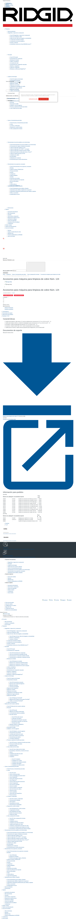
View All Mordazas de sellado (16, 661)
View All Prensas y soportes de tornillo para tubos (20, 742)
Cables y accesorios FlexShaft (16, 700)
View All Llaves (13, 772)
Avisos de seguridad (12, 220)
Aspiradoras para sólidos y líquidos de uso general (20, 189)
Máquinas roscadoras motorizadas (17, 711)
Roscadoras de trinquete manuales (19, 719)
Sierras (11, 752)
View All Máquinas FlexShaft (16, 697)
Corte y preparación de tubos (16, 128)
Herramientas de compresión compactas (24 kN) (20, 657)
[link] (9, 293)
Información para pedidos (7, 314)
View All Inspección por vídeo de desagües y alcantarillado (22, 636)
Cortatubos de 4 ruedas (17, 760)
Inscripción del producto (13, 211)
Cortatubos (12, 756)
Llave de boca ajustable (15, 784)
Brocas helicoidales (14, 181)
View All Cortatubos (16, 759)
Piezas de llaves (13, 794)
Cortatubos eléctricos (14, 755)
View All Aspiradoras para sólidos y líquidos (19, 188)
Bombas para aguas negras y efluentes (18, 858)
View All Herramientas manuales (16, 682)
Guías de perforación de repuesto (17, 179)
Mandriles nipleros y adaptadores (17, 724)
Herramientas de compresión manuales (18, 64)
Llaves (11, 124)
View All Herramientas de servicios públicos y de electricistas (23, 144)
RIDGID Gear (10, 233)
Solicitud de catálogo (12, 219)
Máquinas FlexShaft (14, 89)
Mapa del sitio (8, 606)
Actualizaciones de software (14, 222)
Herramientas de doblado (15, 800)
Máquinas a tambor (14, 83)
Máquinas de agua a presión (16, 87)
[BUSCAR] (35, 267)
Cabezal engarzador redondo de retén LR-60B (20, 150)
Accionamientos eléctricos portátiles (17, 713)
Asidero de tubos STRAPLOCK (16, 169)
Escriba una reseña (8, 295)
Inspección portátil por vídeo (16, 36)
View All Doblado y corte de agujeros (17, 731)
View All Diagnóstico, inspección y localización (20, 35)
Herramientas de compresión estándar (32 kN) (19, 655)
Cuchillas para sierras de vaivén (16, 734)
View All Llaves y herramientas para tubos (19, 122)
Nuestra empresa (9, 574)
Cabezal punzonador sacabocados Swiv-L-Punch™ (21, 152)
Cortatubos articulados (16, 763)
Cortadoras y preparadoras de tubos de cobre (19, 825)
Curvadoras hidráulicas (14, 738)
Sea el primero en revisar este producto (9, 533)
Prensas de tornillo (14, 170)
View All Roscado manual (17, 716)
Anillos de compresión (14, 67)
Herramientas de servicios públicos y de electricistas (19, 142)
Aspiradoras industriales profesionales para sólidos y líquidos (23, 191)
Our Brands (7, 6)
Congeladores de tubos (14, 810)
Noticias (9, 230)
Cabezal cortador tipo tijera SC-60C (17, 153)
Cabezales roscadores (16, 718)
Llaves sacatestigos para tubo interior (17, 775)
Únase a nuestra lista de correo (14, 231)
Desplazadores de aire (15, 194)
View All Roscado (13, 710)
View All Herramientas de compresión (17, 652)
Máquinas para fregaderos (15, 81)
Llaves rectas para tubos (15, 774)
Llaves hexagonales (14, 783)
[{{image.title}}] (8, 281)
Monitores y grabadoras (14, 637)
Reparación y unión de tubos (16, 127)
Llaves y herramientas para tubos (15, 120)
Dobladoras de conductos (15, 157)
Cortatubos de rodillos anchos (18, 764)
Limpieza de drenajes (12, 76)
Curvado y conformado (15, 125)
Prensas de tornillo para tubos (16, 743)
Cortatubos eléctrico (14, 821)
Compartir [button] (5, 297)
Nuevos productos (11, 31)
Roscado (12, 102)
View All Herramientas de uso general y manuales (20, 166)
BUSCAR (5, 272)
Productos (7, 28)
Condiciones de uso (9, 608)
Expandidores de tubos (14, 803)
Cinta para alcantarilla (14, 686)
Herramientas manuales (15, 80)
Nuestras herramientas (10, 559)
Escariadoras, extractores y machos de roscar (19, 750)
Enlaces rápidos (9, 582)
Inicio (4, 274)
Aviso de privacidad (9, 602)
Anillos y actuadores (14, 61)
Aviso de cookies (9, 604)
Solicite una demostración (10, 226)
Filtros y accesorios (14, 192)
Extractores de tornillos (15, 178)
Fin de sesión (7, 624)
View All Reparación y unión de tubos (17, 808)
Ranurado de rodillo (14, 103)
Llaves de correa (13, 790)
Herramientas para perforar (15, 732)
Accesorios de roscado (14, 725)
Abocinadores (12, 801)
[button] (38, 0)
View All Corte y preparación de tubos (17, 818)
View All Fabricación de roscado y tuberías (19, 100)
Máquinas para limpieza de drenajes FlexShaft (20, 699)
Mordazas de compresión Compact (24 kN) (18, 664)
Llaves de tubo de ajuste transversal (17, 781)
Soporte (7, 209)
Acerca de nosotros (9, 227)
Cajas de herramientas (12, 875)
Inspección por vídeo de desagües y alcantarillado (20, 38)
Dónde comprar (8, 225)
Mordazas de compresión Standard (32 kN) (19, 662)
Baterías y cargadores (14, 66)
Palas (11, 182)
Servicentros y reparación (13, 216)
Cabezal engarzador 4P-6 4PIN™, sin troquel (19, 149)
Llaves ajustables (13, 791)
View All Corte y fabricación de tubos (17, 749)
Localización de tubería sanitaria (17, 39)
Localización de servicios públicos (17, 41)
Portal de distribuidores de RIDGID (15, 234)
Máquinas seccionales (15, 84)
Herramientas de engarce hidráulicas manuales (20, 146)
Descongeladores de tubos (15, 811)
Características (5, 311)
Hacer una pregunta (19, 295)
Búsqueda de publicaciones (13, 217)
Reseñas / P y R (5, 315)
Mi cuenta (4, 619)
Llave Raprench (13, 780)
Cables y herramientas (15, 90)
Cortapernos (12, 173)
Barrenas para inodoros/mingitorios (17, 683)
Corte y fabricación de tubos (16, 108)
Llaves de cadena (13, 786)
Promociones (10, 207)
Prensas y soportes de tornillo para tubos (18, 106)
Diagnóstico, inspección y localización (16, 32)
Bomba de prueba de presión (16, 812)
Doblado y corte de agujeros (16, 105)
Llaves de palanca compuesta (16, 787)
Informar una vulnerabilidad (11, 609)
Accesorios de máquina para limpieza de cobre (19, 827)
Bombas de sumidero (14, 856)
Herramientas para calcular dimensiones (18, 159)
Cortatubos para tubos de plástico (17, 822)
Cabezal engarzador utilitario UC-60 (17, 147)
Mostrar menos (6, 304)
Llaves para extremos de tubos (16, 778)
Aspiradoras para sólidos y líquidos (15, 185)
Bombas (12, 168)
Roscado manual (13, 714)
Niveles (11, 172)
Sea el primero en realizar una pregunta (9, 540)
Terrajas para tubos (16, 722)
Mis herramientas (11, 213)
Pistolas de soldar (13, 814)
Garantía (9, 214)
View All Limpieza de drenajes (16, 79)
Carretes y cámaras (14, 639)
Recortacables (13, 156)
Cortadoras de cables (14, 154)
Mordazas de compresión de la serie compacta (19, 665)
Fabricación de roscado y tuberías (15, 98)
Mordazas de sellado (14, 60)
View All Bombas (13, 855)
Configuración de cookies (10, 605)
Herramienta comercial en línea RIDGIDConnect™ (20, 44)
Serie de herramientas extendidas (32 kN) (18, 654)
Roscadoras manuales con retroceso (19, 721)
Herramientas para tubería (15, 737)
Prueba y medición (14, 42)
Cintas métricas (13, 184)
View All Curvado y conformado (16, 798)
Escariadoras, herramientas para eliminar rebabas (20, 828)
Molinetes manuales (14, 685)
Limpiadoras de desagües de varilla (17, 86)
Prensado (10, 54)
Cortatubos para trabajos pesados (19, 762)
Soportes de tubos (13, 745)
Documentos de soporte (7, 313)
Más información (6, 306)
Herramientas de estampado (15, 804)
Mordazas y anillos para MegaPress (18, 68)
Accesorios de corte (14, 63)
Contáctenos (10, 223)
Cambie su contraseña (9, 623)
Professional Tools (9, 5)
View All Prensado (14, 57)
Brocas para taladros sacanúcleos (17, 735)
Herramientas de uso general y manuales (16, 164)
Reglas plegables (14, 175)
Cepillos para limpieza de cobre (16, 824)
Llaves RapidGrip (13, 777)
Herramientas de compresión (16, 58)
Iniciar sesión (10, 592)
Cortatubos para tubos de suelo (16, 753)
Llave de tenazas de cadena (15, 788)
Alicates (11, 176)
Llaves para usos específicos (16, 793)
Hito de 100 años (11, 236)
